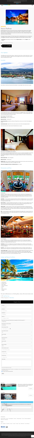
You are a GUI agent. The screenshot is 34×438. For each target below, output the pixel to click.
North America (6, 419)
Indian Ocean (2, 419)
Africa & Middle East (11, 418)
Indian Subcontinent (3, 418)
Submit (3, 373)
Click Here (11, 297)
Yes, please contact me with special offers (8, 371)
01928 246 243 (6, 296)
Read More (30, 388)
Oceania (7, 418)
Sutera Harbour (11, 42)
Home (1, 423)
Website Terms (22, 423)
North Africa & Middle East (27, 418)
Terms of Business (27, 423)
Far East (5, 42)
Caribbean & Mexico (19, 418)
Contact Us (14, 423)
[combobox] (17, 321)
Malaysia (8, 42)
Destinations (4, 423)
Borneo (3, 42)
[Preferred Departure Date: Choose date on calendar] (10, 328)
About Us (11, 423)
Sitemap (17, 423)
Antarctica (15, 418)
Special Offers (8, 423)
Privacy (19, 423)
